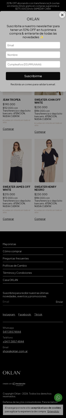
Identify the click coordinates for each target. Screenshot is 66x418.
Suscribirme (33, 76)
